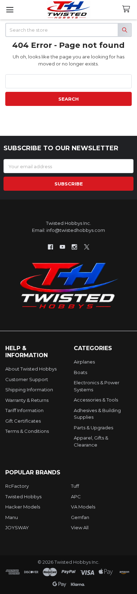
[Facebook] (50, 247)
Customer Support (26, 379)
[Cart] (127, 9)
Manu (11, 517)
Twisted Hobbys (23, 496)
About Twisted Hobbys (31, 369)
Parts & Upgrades (93, 427)
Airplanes (84, 362)
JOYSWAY (17, 527)
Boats (80, 372)
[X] (86, 247)
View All (80, 527)
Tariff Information (24, 410)
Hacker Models (22, 507)
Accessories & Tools (96, 400)
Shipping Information (29, 389)
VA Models (83, 507)
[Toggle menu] (9, 9)
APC (76, 496)
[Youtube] (62, 247)
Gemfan (80, 517)
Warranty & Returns (26, 400)
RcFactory (17, 486)
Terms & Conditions (27, 431)
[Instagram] (75, 247)
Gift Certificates (23, 421)
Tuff (75, 486)
